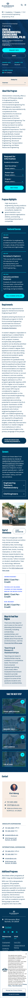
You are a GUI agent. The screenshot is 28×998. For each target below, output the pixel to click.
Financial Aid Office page (13, 643)
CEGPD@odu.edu (13, 805)
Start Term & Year (11, 166)
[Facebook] (4, 932)
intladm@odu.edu (10, 858)
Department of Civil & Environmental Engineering (13, 44)
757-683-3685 (9, 828)
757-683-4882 (12, 802)
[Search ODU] (22, 5)
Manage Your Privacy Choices (14, 990)
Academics (9, 12)
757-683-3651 (9, 854)
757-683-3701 (9, 851)
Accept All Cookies (14, 994)
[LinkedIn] (17, 932)
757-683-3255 (9, 831)
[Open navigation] (25, 5)
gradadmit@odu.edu (11, 835)
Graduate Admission (9, 328)
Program (8, 179)
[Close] (26, 954)
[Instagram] (8, 932)
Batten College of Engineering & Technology (12, 41)
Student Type (9, 172)
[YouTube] (12, 932)
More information (17, 986)
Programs (17, 12)
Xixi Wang (14, 793)
